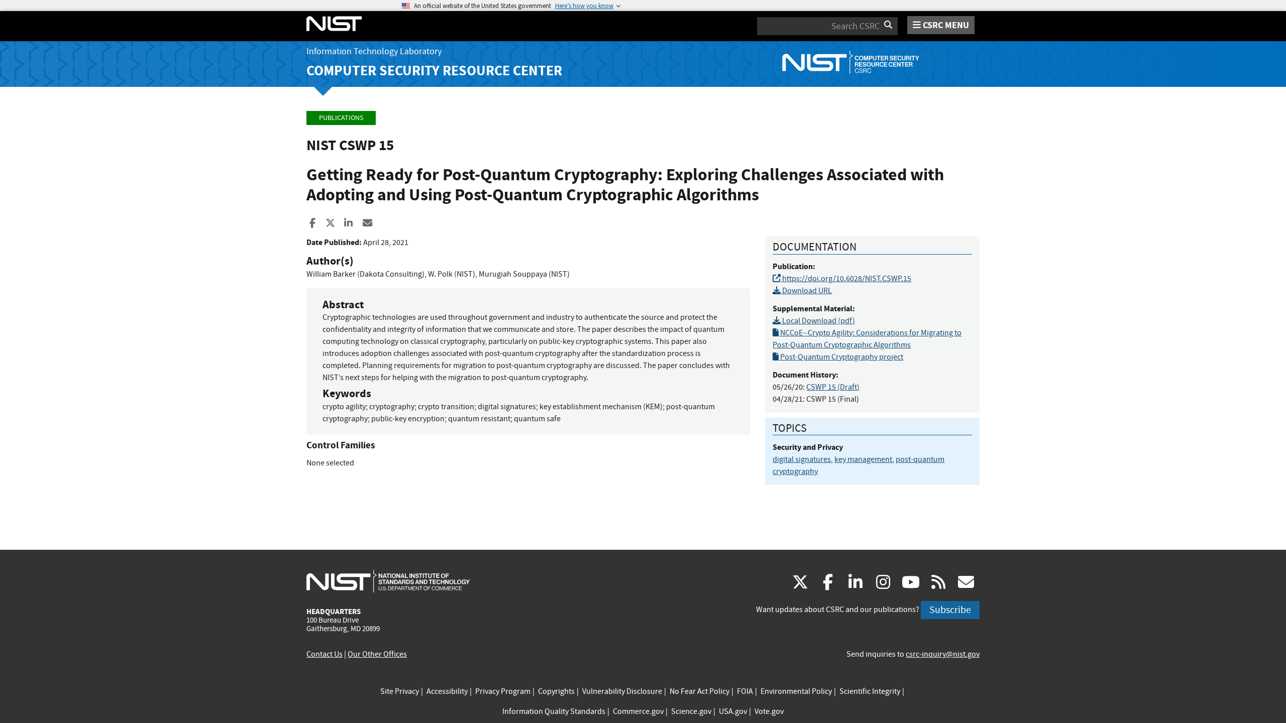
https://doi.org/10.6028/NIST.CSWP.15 (846, 279)
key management (863, 459)
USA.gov (733, 711)
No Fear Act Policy (699, 691)
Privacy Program (502, 691)
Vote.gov (769, 711)
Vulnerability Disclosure (622, 691)
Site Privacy (399, 691)
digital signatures (802, 459)
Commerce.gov (638, 711)
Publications (341, 118)
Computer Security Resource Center (434, 70)
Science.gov (691, 711)
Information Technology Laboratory (374, 51)
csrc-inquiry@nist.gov (943, 654)
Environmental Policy (796, 691)
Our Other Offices (377, 654)
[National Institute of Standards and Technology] (388, 581)
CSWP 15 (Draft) (833, 387)
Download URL (806, 291)
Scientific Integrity (869, 691)
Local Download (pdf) (818, 321)
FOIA (745, 691)
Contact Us (324, 654)
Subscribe (950, 610)
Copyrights (556, 691)
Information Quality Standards (553, 711)
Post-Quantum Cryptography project (841, 357)
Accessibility (447, 691)
